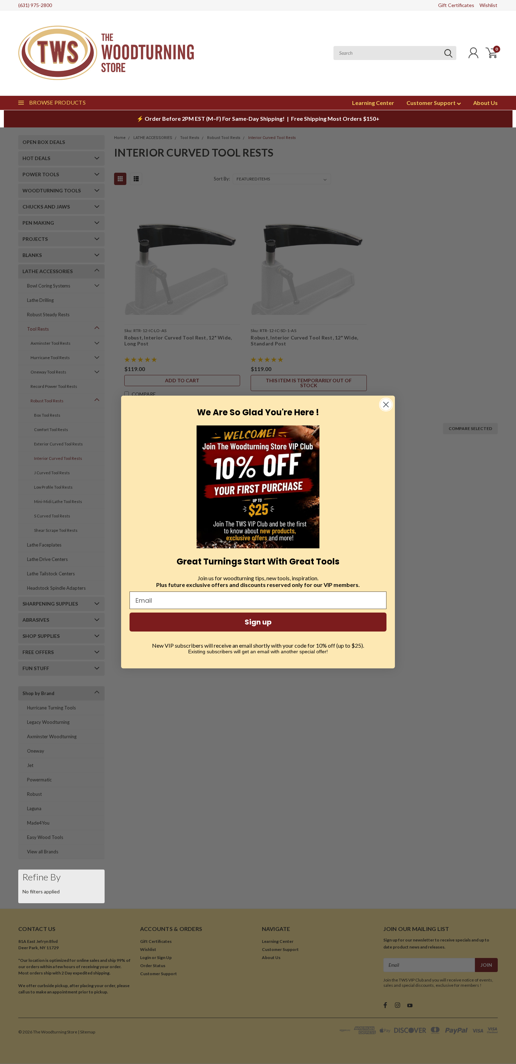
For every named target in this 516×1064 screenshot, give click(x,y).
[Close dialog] (386, 404)
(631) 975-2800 (35, 5)
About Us (485, 102)
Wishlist (488, 5)
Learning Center (373, 102)
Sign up (258, 622)
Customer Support (431, 102)
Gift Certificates (456, 5)
